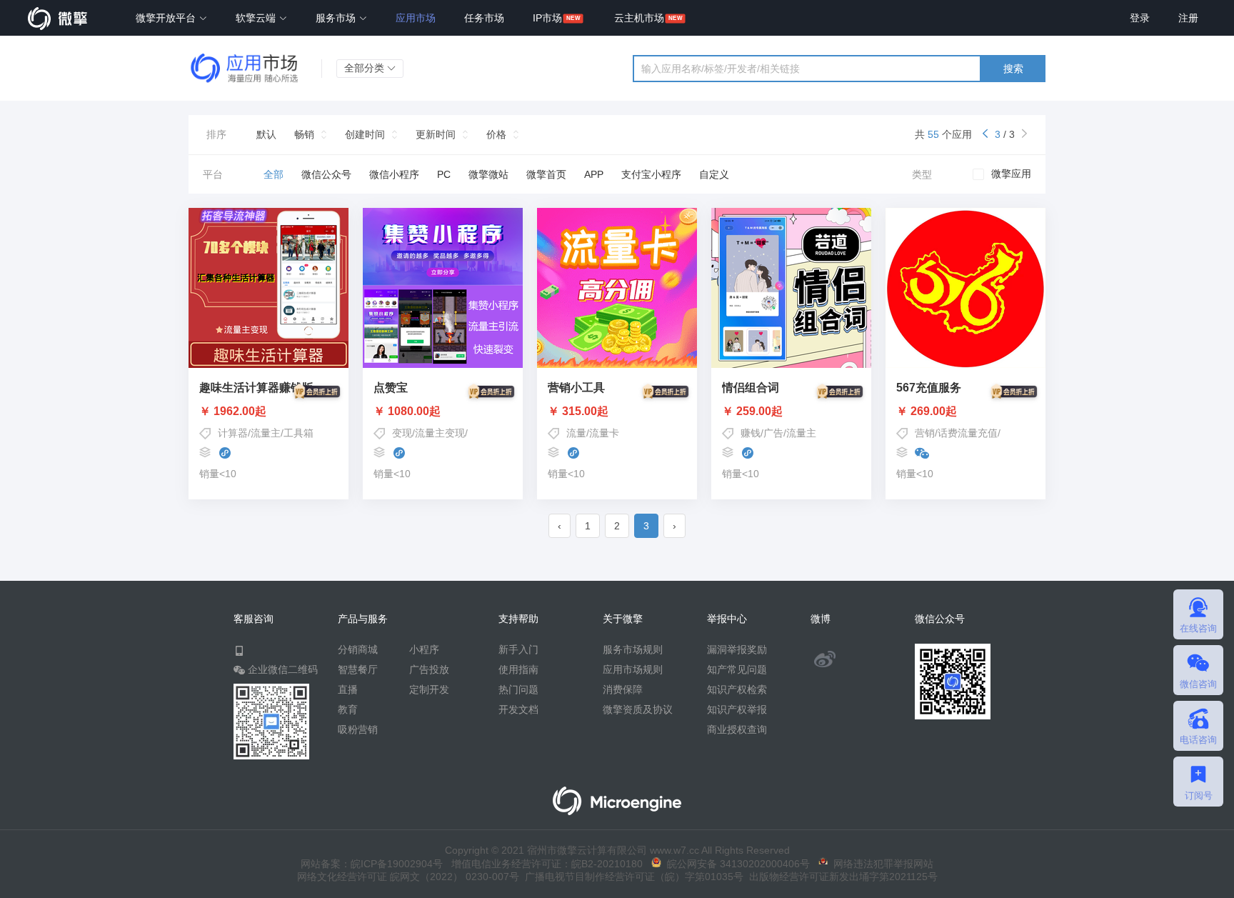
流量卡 (604, 433)
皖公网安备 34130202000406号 (735, 863)
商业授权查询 (737, 729)
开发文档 (518, 709)
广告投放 (429, 669)
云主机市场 (639, 18)
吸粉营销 (358, 729)
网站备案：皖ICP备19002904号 (372, 863)
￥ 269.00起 (926, 411)
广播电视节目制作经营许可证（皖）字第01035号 (631, 876)
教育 (348, 709)
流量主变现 (440, 433)
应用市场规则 (633, 669)
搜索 (1013, 68)
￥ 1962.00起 (232, 411)
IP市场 (547, 18)
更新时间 (436, 134)
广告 (773, 433)
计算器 (233, 433)
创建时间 (365, 134)
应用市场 (416, 18)
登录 (1140, 18)
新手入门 (518, 649)
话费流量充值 (968, 433)
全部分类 (365, 68)
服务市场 (337, 18)
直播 (348, 689)
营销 (925, 433)
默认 (266, 134)
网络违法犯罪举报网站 (880, 863)
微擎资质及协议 (638, 709)
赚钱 (751, 433)
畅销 (304, 134)
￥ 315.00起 (578, 411)
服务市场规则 (633, 649)
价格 (496, 134)
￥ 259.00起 (752, 411)
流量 (576, 433)
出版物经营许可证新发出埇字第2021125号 (840, 876)
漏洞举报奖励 (737, 649)
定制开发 (429, 689)
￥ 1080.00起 (407, 411)
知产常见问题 (737, 669)
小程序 (424, 649)
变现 (402, 433)
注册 (1188, 18)
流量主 (266, 433)
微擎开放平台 (167, 18)
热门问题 (518, 689)
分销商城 (358, 649)
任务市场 (484, 18)
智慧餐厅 (358, 669)
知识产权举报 (737, 709)
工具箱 (298, 433)
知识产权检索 (737, 689)
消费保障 (623, 689)
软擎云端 (257, 18)
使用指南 (518, 669)
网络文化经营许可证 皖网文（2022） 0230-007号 (408, 876)
